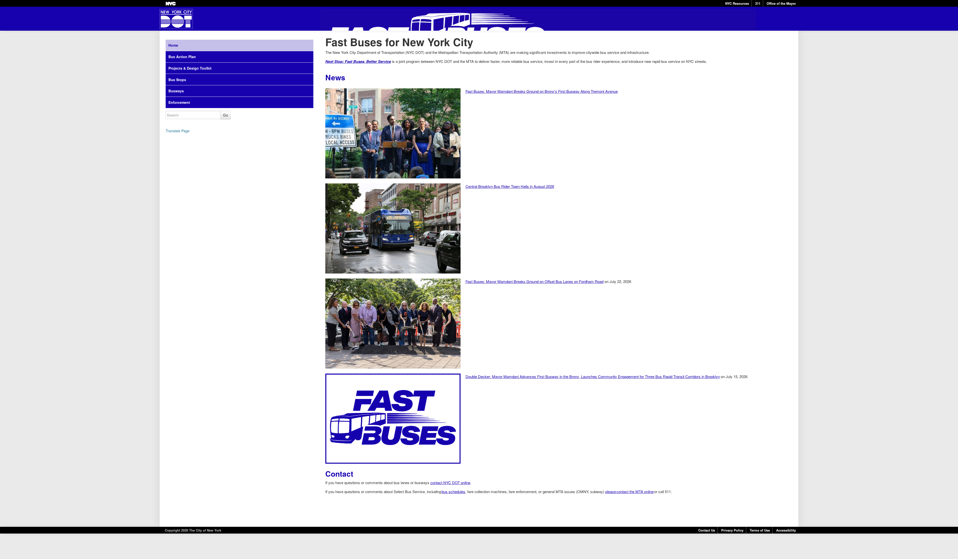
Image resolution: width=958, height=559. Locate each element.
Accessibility (786, 530)
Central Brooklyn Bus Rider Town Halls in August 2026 (510, 186)
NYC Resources (737, 3)
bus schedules (453, 491)
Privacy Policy (732, 530)
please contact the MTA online (629, 491)
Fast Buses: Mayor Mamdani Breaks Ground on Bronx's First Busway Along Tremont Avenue (542, 91)
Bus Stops (177, 79)
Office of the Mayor (781, 3)
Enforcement (179, 102)
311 (757, 3)
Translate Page (178, 130)
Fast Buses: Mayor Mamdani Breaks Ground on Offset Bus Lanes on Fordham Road (534, 281)
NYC (171, 3)
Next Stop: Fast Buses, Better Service (358, 61)
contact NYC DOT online (450, 482)
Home (173, 45)
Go (225, 115)
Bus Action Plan (182, 56)
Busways (176, 90)
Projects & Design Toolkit (190, 68)
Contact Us (706, 530)
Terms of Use (760, 530)
